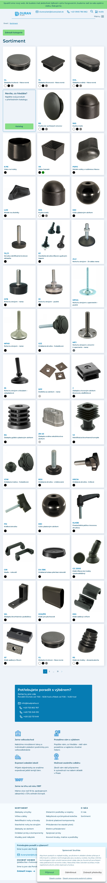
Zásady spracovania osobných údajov (77, 878)
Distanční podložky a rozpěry (59, 812)
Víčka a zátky (21, 816)
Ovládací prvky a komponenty (29, 833)
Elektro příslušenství (55, 829)
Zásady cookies (55, 878)
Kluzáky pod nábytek (25, 837)
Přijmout (49, 872)
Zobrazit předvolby (92, 872)
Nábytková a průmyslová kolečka (61, 816)
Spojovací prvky (53, 833)
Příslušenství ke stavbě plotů (59, 824)
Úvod (6, 23)
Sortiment (86, 816)
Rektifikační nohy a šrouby (27, 820)
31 (57, 671)
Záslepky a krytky (23, 812)
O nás (83, 812)
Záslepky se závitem (24, 829)
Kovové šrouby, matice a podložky (62, 837)
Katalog (19, 126)
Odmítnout (70, 872)
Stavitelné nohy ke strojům (27, 824)
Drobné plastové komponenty (60, 820)
